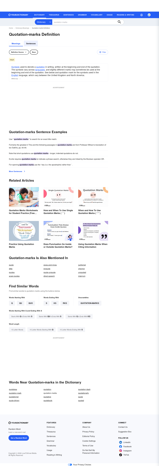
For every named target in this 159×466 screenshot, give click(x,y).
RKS (65, 303)
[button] (141, 14)
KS (55, 303)
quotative (47, 396)
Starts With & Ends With (21, 316)
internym (81, 276)
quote (11, 265)
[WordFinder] (149, 15)
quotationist (14, 396)
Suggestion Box (124, 431)
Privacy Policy (88, 431)
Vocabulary (51, 445)
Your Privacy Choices (82, 464)
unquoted (82, 272)
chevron (81, 268)
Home (11, 28)
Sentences (31, 43)
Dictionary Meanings (22, 28)
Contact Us (122, 427)
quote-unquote (50, 272)
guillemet (82, 265)
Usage (49, 450)
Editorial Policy (88, 436)
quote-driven (14, 400)
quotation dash (84, 389)
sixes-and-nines (50, 265)
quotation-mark (15, 393)
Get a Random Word (19, 438)
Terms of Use (87, 445)
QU (20, 303)
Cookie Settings (89, 441)
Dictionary (41, 22)
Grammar (50, 441)
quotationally (83, 393)
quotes (12, 272)
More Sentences (15, 171)
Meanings (16, 43)
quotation (40, 66)
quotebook (48, 400)
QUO (31, 303)
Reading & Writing (54, 454)
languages (40, 69)
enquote (47, 268)
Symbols (15, 66)
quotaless (13, 389)
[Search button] (120, 22)
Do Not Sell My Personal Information (91, 451)
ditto (10, 268)
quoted (81, 400)
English (14, 75)
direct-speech (49, 276)
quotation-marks (90, 303)
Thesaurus (51, 431)
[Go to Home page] (18, 15)
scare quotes (14, 276)
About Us (86, 427)
